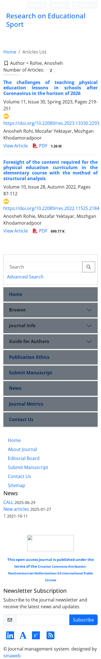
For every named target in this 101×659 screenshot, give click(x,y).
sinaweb (12, 656)
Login (38, 5)
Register (58, 5)
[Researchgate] (36, 637)
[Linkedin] (10, 637)
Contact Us (21, 419)
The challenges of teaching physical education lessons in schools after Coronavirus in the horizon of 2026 (50, 87)
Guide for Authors (29, 341)
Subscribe (83, 620)
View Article (15, 146)
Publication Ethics (29, 357)
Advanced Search (25, 277)
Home (9, 52)
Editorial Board (24, 458)
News (15, 388)
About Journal (22, 449)
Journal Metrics (26, 404)
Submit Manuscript (30, 373)
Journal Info (22, 325)
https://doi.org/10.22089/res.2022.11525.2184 (51, 208)
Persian (86, 5)
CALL (8, 502)
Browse (17, 310)
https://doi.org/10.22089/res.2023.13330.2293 (51, 123)
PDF (49, 146)
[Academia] (23, 637)
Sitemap (16, 485)
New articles (16, 509)
